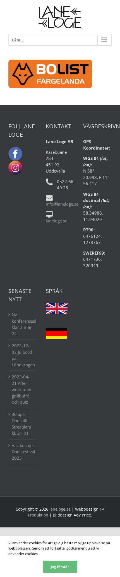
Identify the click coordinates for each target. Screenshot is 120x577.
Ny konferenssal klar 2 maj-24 (23, 324)
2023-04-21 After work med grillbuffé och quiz (21, 389)
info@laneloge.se (62, 204)
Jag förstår (60, 566)
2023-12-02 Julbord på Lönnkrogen (23, 355)
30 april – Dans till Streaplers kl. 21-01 (21, 423)
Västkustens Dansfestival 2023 (23, 452)
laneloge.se (56, 221)
